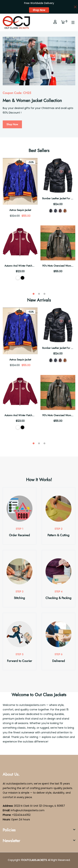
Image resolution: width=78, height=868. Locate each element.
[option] (39, 84)
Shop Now (39, 10)
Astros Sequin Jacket (20, 210)
